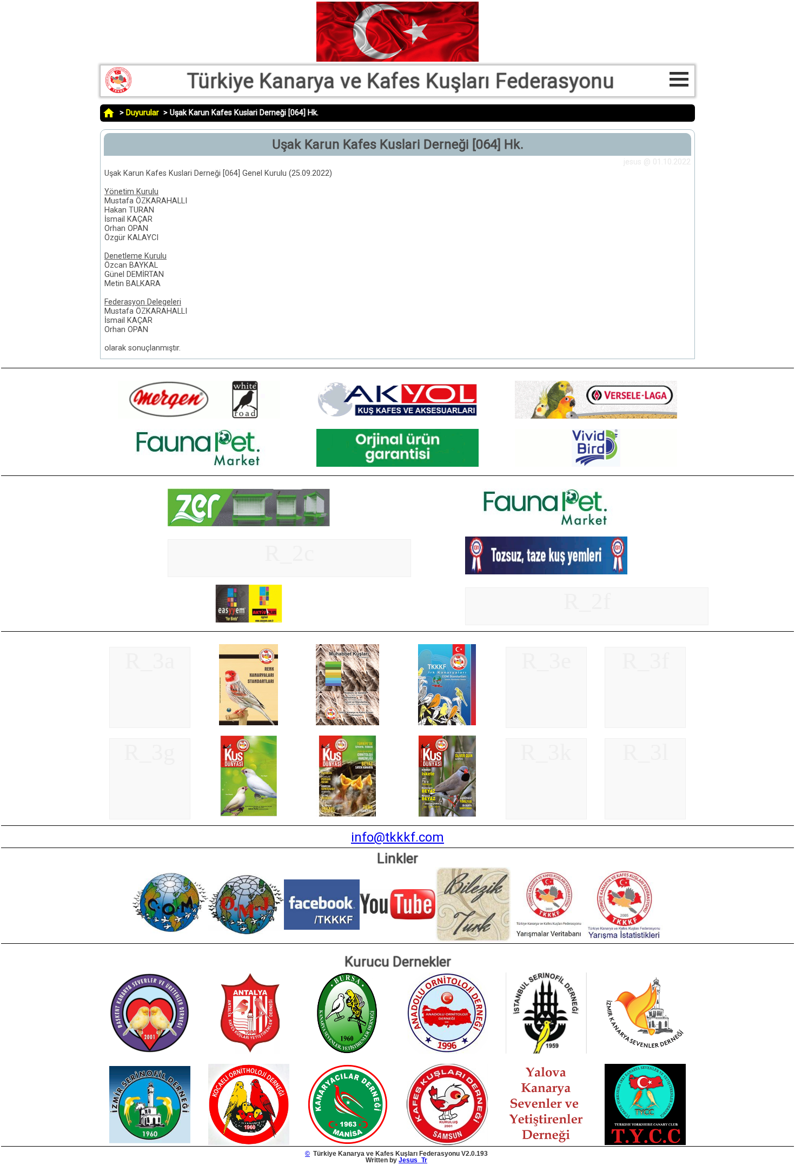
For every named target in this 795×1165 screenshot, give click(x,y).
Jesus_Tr (413, 1160)
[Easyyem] (249, 620)
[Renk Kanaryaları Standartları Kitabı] (248, 723)
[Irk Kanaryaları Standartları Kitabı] (447, 723)
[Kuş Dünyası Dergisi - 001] (248, 814)
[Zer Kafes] (249, 524)
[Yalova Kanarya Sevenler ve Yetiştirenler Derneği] (546, 1143)
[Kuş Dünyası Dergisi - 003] (447, 814)
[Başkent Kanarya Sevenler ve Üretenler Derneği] (149, 1051)
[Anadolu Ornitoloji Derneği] (447, 1051)
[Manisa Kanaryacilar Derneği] (347, 1143)
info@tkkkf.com (397, 837)
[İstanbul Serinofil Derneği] (546, 1051)
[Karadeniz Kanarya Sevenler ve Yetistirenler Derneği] (447, 1143)
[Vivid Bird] (596, 464)
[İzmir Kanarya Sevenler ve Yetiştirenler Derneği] (645, 1051)
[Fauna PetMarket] (199, 464)
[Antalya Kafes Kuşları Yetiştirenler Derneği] (248, 1051)
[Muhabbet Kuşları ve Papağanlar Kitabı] (347, 723)
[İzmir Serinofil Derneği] (149, 1143)
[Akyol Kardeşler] (199, 416)
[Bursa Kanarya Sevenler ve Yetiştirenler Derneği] (347, 1051)
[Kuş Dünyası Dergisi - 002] (347, 814)
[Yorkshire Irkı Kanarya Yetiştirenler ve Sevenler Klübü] (645, 1143)
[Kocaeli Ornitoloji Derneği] (248, 1143)
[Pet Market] (397, 464)
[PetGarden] (596, 416)
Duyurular (142, 112)
